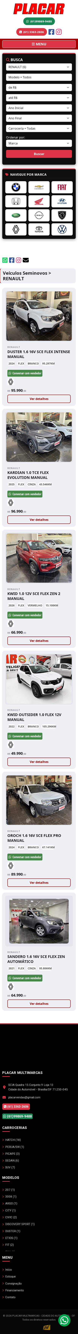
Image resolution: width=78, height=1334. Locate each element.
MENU (40, 44)
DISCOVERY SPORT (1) (20, 1224)
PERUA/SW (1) (14, 1147)
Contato (10, 1297)
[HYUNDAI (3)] (62, 201)
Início (8, 1269)
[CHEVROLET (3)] (39, 187)
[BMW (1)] (16, 187)
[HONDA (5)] (16, 201)
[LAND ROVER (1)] (16, 215)
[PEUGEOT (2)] (62, 215)
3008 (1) (10, 1196)
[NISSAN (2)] (39, 215)
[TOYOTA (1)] (39, 229)
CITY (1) (10, 1210)
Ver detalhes (39, 399)
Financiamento (14, 1290)
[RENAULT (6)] (16, 229)
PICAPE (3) (12, 1153)
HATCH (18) (13, 1140)
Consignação (13, 1283)
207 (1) (10, 1190)
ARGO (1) (11, 1203)
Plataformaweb (39, 1327)
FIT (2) (9, 1245)
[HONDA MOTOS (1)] (39, 201)
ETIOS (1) (11, 1238)
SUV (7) (10, 1167)
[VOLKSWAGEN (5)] (62, 229)
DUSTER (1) (12, 1231)
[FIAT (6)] (62, 187)
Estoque (10, 1276)
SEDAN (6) (12, 1160)
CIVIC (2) (11, 1217)
